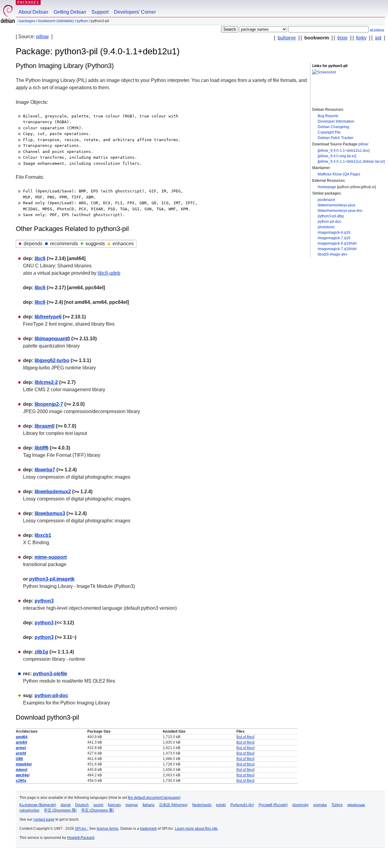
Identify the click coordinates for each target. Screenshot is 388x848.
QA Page (351, 174)
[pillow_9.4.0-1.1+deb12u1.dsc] (344, 150)
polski (221, 805)
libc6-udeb (109, 273)
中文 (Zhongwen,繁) (97, 810)
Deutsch (82, 805)
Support (100, 12)
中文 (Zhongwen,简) (60, 810)
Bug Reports (328, 116)
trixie (342, 37)
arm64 (21, 742)
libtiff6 (41, 447)
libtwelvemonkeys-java (336, 205)
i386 (19, 759)
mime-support (51, 557)
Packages (28, 2)
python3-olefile (50, 673)
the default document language (153, 797)
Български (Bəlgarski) (37, 805)
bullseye (287, 37)
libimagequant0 (52, 338)
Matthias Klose (330, 174)
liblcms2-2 (46, 382)
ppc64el (22, 775)
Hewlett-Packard (80, 838)
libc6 (40, 258)
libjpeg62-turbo (52, 360)
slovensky (300, 805)
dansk (66, 805)
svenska (320, 805)
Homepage (327, 187)
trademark (148, 828)
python (82, 21)
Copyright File (329, 132)
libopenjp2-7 (49, 404)
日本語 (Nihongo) (173, 805)
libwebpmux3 (50, 513)
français (114, 805)
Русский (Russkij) (273, 805)
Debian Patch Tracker (335, 138)
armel (21, 748)
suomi (98, 805)
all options (377, 29)
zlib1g (41, 651)
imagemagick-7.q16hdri (337, 249)
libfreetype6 (48, 316)
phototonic (326, 227)
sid (378, 37)
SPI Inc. (81, 828)
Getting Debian (70, 12)
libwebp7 (45, 469)
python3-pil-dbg (331, 216)
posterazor (326, 200)
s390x (21, 780)
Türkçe (337, 805)
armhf (21, 753)
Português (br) (242, 805)
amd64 (22, 737)
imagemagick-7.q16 (334, 238)
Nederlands (202, 805)
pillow (42, 36)
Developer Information (336, 121)
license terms (108, 828)
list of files (245, 737)
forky (361, 37)
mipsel (21, 770)
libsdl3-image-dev (332, 254)
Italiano (148, 805)
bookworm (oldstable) (56, 21)
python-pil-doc (329, 221)
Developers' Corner (135, 12)
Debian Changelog (333, 127)
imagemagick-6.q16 (334, 232)
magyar (131, 805)
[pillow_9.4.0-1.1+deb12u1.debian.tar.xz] (351, 161)
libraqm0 (45, 426)
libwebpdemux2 (53, 491)
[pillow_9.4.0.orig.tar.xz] (337, 156)
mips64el (24, 764)
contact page (44, 819)
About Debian (33, 12)
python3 (44, 600)
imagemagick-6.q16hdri (337, 243)
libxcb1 (43, 535)
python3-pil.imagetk (52, 579)
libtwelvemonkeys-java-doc (340, 211)
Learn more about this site (196, 828)
